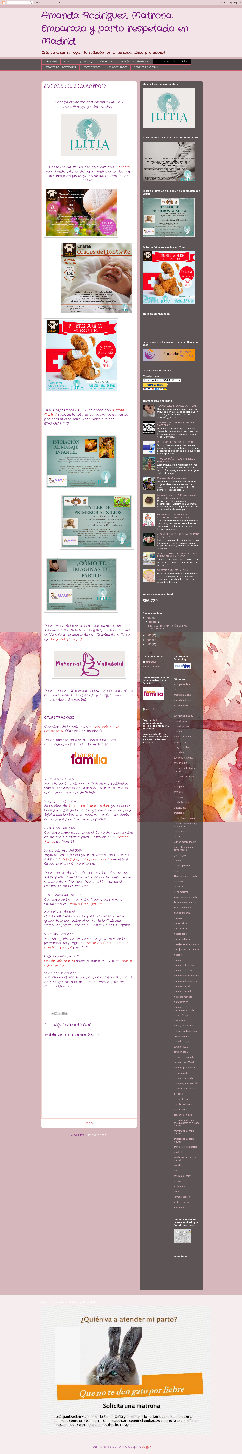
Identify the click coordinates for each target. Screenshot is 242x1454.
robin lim (178, 1165)
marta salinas (180, 928)
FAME (177, 836)
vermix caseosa (182, 1196)
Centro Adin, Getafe (85, 904)
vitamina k (179, 1207)
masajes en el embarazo (186, 944)
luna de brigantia (182, 912)
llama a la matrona (183, 907)
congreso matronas (183, 757)
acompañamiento (182, 684)
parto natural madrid (184, 1078)
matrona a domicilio (184, 965)
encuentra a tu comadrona (187, 818)
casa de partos (181, 726)
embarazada (180, 807)
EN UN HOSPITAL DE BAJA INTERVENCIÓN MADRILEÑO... (174, 516)
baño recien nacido (183, 715)
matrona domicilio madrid (186, 975)
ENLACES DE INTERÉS (146, 67)
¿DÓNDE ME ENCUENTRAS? (171, 61)
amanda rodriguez (183, 700)
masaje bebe (180, 934)
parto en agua (181, 1046)
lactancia (178, 886)
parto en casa (181, 1052)
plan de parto (180, 1109)
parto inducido (181, 1073)
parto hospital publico (184, 1067)
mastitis (178, 954)
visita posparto (181, 1202)
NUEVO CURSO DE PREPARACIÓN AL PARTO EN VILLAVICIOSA (178, 555)
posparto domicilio (183, 1114)
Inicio (89, 1123)
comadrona (179, 752)
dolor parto (179, 786)
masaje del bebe (182, 939)
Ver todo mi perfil (151, 666)
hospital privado (182, 865)
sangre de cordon (182, 1176)
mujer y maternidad (183, 1025)
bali (175, 710)
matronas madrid (182, 991)
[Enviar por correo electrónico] (53, 1013)
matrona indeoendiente (185, 981)
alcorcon (178, 689)
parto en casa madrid (184, 1057)
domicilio (178, 792)
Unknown (151, 662)
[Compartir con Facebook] (63, 1013)
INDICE (68, 61)
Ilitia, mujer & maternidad (88, 806)
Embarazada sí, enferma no (171, 478)
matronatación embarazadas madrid (184, 1008)
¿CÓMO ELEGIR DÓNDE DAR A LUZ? (177, 406)
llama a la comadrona (185, 902)
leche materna (181, 892)
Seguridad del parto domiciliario (85, 859)
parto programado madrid (186, 1083)
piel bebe (178, 1094)
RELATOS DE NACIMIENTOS (60, 67)
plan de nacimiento (183, 1104)
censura (178, 731)
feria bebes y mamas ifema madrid (184, 848)
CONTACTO (105, 61)
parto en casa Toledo (184, 1062)
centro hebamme (182, 736)
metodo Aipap (181, 1015)
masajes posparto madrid (186, 949)
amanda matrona (182, 695)
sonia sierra (179, 1186)
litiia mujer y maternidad (186, 897)
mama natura (180, 923)
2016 (149, 618)
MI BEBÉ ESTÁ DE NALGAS (172, 570)
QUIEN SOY (85, 61)
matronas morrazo (183, 996)
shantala (178, 1181)
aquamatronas (181, 705)
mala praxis (179, 918)
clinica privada (181, 742)
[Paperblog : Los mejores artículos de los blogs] (182, 668)
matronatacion (181, 1002)
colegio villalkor (181, 747)
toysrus (177, 1191)
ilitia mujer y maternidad (186, 876)
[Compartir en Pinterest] (66, 1013)
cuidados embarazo (184, 776)
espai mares (180, 831)
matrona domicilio (183, 970)
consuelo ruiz (180, 763)
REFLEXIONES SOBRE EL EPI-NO (176, 442)
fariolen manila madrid (185, 842)
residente (178, 1152)
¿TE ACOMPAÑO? (117, 67)
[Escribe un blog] (56, 1013)
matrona (178, 960)
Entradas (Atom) (97, 1134)
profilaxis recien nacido (185, 1147)
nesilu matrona (181, 1036)
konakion (178, 881)
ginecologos (180, 855)
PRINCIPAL (51, 61)
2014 (149, 640)
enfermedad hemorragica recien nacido (186, 825)
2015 (149, 635)
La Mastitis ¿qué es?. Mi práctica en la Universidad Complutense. (177, 496)
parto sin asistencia (184, 1088)
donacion (178, 797)
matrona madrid (182, 986)
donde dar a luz (181, 802)
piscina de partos (182, 1099)
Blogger (146, 1447)
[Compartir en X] (59, 1013)
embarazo (179, 813)
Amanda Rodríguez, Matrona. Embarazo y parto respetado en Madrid (114, 28)
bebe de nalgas (181, 721)
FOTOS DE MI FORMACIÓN (134, 61)
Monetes (122, 167)
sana (176, 1170)
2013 (149, 644)
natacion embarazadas (185, 1031)
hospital (178, 860)
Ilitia (176, 871)
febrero (153, 622)
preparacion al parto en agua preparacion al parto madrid (186, 1123)
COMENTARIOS (91, 67)
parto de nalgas (181, 1041)
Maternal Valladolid (66, 639)
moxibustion (180, 1020)
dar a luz (178, 781)
